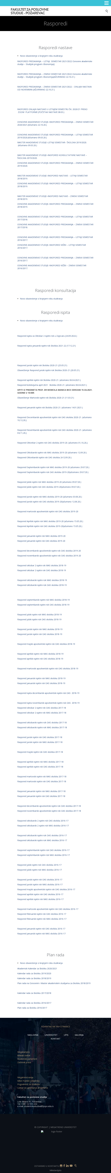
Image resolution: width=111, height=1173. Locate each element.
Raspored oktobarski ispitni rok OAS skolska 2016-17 (42, 835)
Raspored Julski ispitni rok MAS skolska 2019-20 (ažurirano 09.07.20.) (49, 482)
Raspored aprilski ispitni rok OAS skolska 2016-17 (40, 894)
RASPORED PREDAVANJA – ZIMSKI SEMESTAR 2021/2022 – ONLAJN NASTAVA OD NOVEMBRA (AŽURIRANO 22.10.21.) (54, 88)
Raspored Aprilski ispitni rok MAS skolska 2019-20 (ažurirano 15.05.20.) (50, 521)
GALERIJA (79, 1035)
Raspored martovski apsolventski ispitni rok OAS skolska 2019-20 (47, 511)
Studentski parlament (27, 1059)
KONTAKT (55, 1038)
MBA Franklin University (28, 1080)
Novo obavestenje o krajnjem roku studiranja (41, 55)
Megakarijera (23, 1052)
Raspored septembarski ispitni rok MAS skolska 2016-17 (43, 855)
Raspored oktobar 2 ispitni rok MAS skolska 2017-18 (42, 712)
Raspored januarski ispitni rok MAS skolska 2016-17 (41, 933)
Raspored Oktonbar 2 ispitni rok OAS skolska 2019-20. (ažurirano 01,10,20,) (52, 442)
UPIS (66, 1035)
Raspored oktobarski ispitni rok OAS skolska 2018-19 (42, 585)
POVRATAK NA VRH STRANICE (55, 1026)
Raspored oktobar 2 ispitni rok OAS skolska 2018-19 (41, 570)
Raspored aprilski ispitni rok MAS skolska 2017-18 (40, 761)
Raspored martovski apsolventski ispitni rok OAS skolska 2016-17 (48, 909)
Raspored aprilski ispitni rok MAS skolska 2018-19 (40, 653)
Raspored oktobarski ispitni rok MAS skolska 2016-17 (42, 840)
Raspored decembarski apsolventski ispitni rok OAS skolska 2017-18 (49, 806)
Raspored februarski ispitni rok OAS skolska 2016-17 (42, 914)
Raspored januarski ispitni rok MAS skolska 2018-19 (41, 678)
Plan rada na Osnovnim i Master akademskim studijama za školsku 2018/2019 (53, 983)
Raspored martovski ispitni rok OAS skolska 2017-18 (42, 781)
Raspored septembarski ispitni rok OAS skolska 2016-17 (43, 850)
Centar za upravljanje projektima (32, 1087)
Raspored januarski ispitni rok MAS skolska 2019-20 (41, 536)
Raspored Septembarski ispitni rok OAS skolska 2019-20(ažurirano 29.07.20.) (52, 472)
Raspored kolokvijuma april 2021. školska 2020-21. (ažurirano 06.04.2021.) (52, 385)
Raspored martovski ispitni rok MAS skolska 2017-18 (41, 776)
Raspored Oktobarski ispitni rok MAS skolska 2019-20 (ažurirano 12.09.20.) (52, 452)
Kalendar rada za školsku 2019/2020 (34, 973)
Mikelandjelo (55, 1170)
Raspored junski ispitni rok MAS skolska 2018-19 (39, 629)
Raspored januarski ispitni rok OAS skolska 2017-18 (41, 796)
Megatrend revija (25, 1077)
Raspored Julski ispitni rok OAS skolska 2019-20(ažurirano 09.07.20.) (48, 487)
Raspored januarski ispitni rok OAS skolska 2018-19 (41, 683)
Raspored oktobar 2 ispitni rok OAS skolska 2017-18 (41, 707)
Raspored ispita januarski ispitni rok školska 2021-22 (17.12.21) (46, 345)
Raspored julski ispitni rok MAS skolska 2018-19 (39, 614)
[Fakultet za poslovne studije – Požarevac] (57, 11)
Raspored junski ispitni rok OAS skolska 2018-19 (39, 634)
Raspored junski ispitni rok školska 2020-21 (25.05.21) (42, 365)
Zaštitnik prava (24, 1062)
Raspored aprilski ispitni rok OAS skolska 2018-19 (40, 658)
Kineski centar (23, 1055)
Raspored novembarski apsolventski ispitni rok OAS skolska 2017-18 (49, 810)
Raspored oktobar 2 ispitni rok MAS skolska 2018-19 (41, 565)
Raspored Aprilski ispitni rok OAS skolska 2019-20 (40, 526)
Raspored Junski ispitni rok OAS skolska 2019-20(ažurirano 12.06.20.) (49, 501)
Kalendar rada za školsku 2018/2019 (34, 978)
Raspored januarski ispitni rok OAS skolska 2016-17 (41, 928)
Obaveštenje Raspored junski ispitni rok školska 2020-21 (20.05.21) (48, 370)
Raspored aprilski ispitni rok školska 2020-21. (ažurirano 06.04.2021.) (49, 380)
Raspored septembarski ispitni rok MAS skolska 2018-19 (43, 599)
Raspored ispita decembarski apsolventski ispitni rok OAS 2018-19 (48, 693)
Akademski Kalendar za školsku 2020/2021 (37, 968)
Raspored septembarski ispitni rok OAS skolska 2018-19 (43, 604)
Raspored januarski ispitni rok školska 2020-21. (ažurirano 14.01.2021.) (50, 407)
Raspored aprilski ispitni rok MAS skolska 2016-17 (40, 899)
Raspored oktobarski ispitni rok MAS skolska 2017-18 (42, 727)
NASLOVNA (32, 1035)
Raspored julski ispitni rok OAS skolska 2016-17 (39, 864)
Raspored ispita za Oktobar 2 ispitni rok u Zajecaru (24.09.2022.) (47, 336)
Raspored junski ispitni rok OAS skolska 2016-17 (40, 879)
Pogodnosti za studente (28, 1084)
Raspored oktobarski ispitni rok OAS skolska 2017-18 (42, 722)
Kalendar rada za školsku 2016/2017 (34, 1002)
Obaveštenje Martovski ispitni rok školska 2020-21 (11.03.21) (45, 397)
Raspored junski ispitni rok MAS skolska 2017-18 (39, 742)
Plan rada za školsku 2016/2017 (32, 1007)
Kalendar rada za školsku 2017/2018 (34, 993)
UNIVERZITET (51, 1035)
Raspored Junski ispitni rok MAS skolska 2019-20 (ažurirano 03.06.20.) (49, 496)
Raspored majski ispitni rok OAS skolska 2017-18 (40, 752)
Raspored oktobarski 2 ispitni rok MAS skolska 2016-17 (43, 825)
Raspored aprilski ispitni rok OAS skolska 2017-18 (40, 766)
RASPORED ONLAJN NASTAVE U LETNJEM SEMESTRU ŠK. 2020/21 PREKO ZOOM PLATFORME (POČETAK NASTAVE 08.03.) (52, 110)
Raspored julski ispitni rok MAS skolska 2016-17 (39, 869)
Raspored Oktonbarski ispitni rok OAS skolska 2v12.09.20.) (44, 457)
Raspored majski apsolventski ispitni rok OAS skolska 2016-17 (46, 889)
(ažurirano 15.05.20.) (72, 526)
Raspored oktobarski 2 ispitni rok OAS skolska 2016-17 (43, 820)
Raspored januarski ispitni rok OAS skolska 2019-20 (41, 541)
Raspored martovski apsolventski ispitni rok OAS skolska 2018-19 (47, 668)
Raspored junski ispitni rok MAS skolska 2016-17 (39, 884)
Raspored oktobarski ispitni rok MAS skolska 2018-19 (42, 580)
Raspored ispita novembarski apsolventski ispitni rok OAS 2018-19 (48, 702)
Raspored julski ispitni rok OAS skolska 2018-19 (39, 619)
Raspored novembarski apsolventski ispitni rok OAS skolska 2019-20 (49, 555)
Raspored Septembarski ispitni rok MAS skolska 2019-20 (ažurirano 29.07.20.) (53, 467)
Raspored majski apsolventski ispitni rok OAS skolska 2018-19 (46, 644)
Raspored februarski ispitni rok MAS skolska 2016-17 (41, 918)
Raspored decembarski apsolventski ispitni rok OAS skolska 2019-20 (49, 550)
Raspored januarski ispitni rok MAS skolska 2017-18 (41, 791)
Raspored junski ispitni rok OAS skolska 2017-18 (40, 737)
